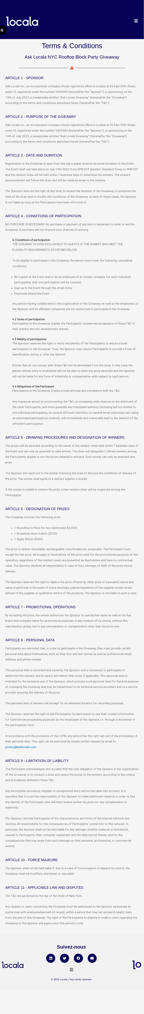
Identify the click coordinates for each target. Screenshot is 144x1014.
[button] (50, 958)
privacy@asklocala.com (20, 747)
